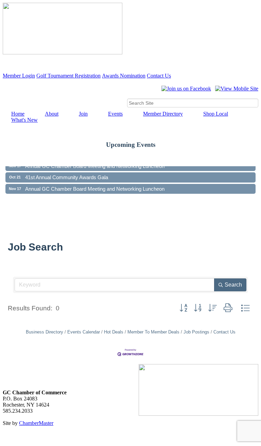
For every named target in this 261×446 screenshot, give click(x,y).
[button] (183, 308)
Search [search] (233, 285)
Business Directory (44, 331)
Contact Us (159, 76)
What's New (24, 120)
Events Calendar (83, 331)
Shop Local (215, 114)
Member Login (19, 76)
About (51, 114)
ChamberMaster (36, 423)
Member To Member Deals (153, 331)
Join (83, 114)
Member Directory (163, 114)
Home (17, 114)
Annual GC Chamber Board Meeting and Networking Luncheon (94, 186)
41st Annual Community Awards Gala (66, 174)
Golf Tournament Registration (68, 76)
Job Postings (196, 331)
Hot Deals (113, 331)
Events (115, 114)
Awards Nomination (123, 76)
